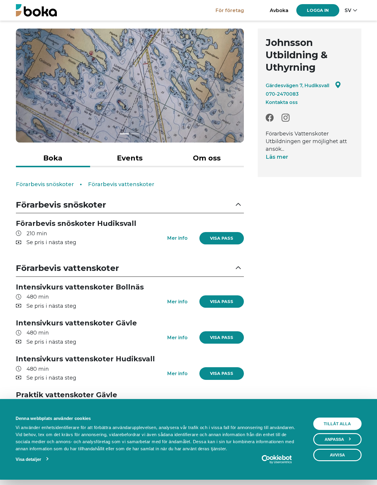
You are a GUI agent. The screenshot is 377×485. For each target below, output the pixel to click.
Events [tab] (130, 158)
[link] (221, 238)
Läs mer (277, 157)
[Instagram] (286, 118)
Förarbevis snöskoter (45, 184)
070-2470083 (282, 94)
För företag (230, 10)
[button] (130, 204)
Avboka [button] (279, 10)
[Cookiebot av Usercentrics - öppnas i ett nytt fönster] (276, 459)
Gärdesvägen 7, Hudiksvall (297, 85)
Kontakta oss (282, 102)
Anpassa (334, 439)
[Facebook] (270, 118)
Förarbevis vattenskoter (121, 184)
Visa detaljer (28, 459)
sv (348, 10)
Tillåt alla (337, 423)
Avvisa (337, 455)
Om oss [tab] (207, 158)
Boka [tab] (52, 158)
